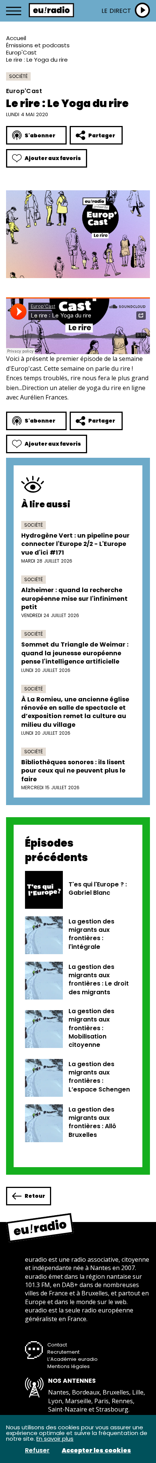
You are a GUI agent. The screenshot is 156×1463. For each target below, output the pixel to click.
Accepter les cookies (96, 1450)
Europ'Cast (21, 52)
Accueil (16, 38)
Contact (57, 1344)
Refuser (37, 1450)
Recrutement (63, 1352)
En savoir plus (54, 1438)
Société (18, 76)
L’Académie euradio (72, 1359)
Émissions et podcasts (38, 45)
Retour (35, 1196)
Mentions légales (68, 1366)
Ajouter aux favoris (53, 158)
